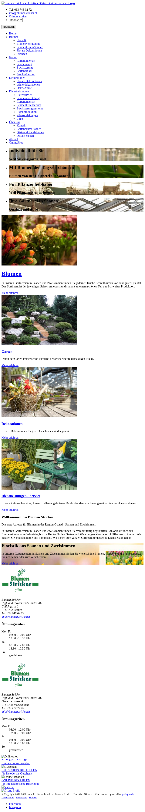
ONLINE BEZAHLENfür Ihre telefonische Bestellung (20, 782)
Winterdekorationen (28, 84)
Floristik (21, 40)
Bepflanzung (24, 64)
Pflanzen (22, 53)
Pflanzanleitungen (27, 115)
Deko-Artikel (24, 88)
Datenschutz (8, 797)
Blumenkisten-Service (30, 47)
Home (12, 33)
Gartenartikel (24, 71)
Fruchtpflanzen (26, 74)
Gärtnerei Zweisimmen (30, 132)
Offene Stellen (25, 135)
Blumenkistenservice (29, 105)
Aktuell (13, 139)
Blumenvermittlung (28, 43)
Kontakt (21, 125)
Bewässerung (25, 67)
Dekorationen (17, 77)
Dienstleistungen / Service (21, 496)
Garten (13, 57)
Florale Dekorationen (29, 50)
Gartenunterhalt (26, 60)
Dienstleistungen (19, 91)
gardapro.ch (128, 794)
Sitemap (33, 797)
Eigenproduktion (27, 111)
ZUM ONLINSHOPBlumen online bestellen (16, 761)
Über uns (14, 122)
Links (20, 118)
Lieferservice (24, 94)
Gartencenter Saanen (29, 128)
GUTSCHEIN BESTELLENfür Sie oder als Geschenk (19, 771)
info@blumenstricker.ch (23, 13)
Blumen (14, 36)
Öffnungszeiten (18, 16)
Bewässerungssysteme (30, 108)
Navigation (9, 26)
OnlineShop (16, 142)
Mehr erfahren (10, 292)
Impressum (21, 797)
